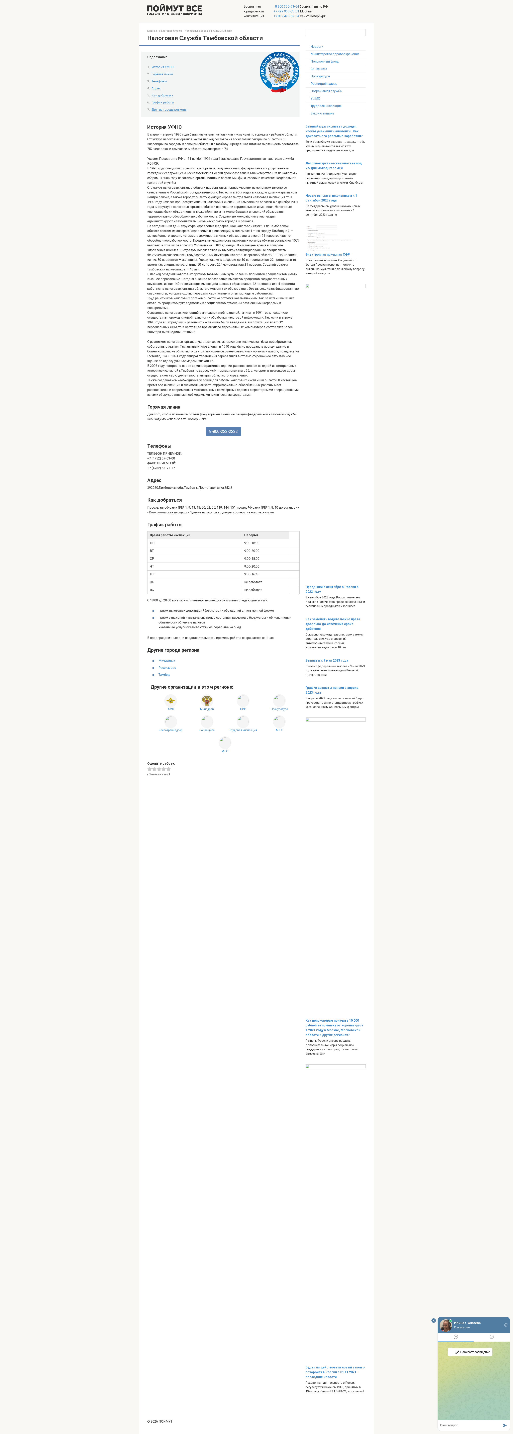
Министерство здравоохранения (335, 54)
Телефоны (159, 81)
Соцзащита (319, 69)
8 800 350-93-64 (286, 6)
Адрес (156, 88)
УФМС (315, 98)
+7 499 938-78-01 (286, 11)
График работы (162, 102)
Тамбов (164, 675)
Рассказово (167, 668)
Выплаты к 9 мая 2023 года (327, 660)
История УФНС (162, 67)
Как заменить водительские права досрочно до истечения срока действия (333, 624)
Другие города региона (168, 109)
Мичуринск (167, 661)
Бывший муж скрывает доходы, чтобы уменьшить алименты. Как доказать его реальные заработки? (334, 131)
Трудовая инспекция (326, 106)
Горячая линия (162, 74)
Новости (317, 47)
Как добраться (162, 95)
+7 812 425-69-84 (286, 16)
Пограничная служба (326, 91)
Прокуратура (320, 76)
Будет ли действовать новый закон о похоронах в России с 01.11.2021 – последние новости (335, 1372)
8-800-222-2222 (223, 431)
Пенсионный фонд (325, 61)
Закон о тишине (322, 113)
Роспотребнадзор (324, 84)
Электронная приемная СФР (328, 254)
